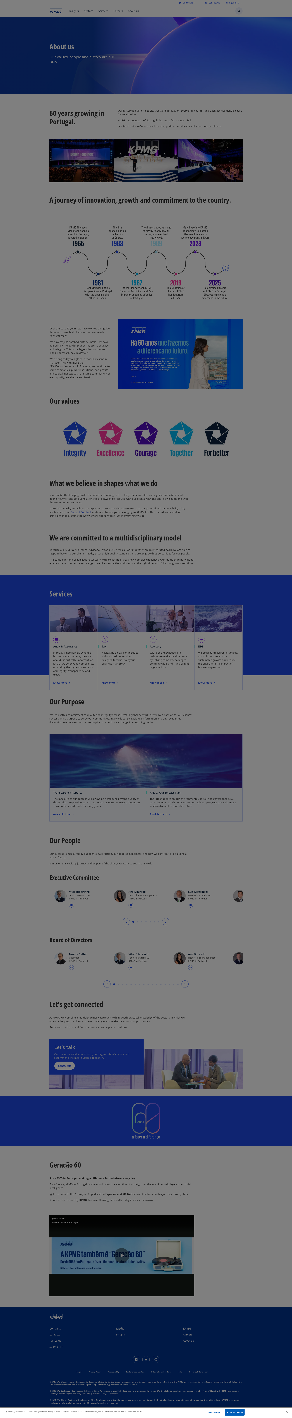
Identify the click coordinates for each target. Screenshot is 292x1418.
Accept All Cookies (234, 1412)
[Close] (287, 1412)
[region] (146, 1412)
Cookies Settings (213, 1412)
